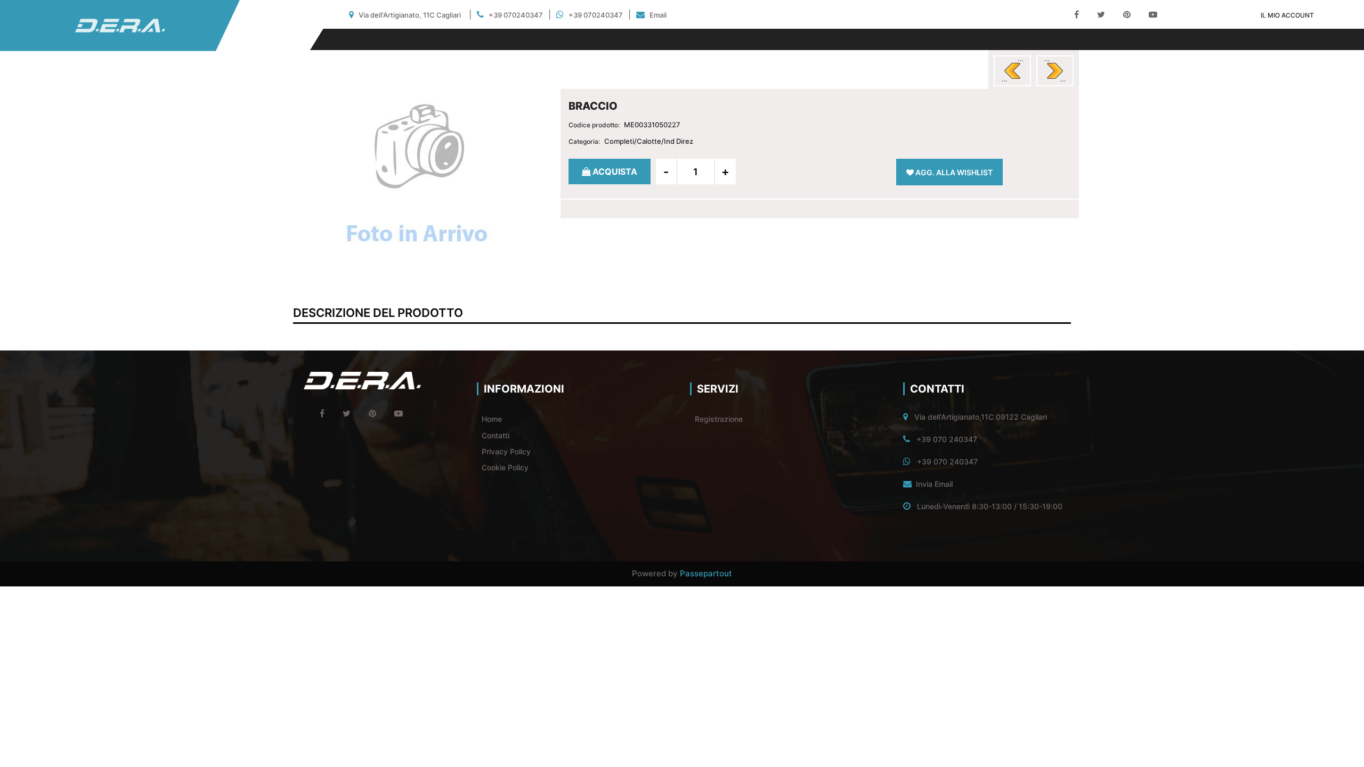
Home (492, 418)
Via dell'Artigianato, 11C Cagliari (410, 15)
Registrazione (719, 418)
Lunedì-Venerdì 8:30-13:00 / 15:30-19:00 (989, 506)
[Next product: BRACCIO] (1055, 70)
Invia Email (934, 483)
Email (658, 15)
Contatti (495, 435)
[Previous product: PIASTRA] (1012, 70)
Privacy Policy (506, 451)
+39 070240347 (516, 15)
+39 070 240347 (946, 439)
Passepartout (706, 573)
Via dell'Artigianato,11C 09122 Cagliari (980, 416)
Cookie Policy (505, 467)
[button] (417, 177)
